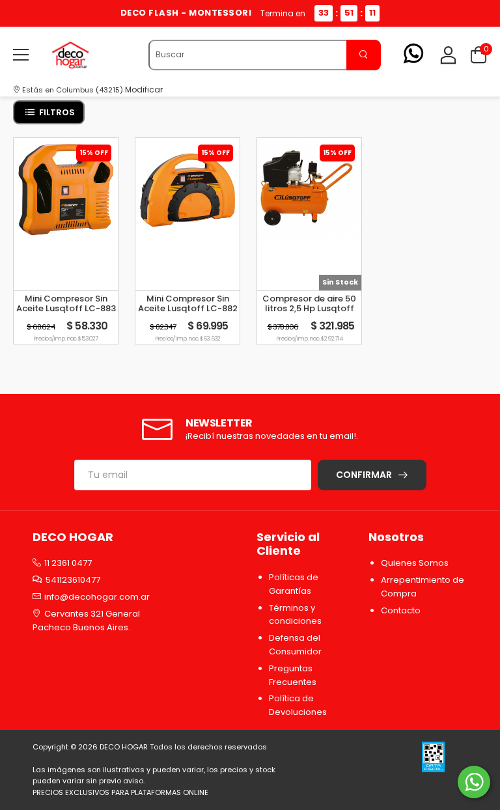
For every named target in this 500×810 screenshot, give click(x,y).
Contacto (401, 610)
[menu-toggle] (21, 55)
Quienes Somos (415, 563)
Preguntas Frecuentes (292, 675)
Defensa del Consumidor (295, 645)
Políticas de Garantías (293, 584)
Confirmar (364, 474)
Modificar (144, 89)
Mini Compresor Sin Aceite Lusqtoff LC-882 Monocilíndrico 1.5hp (188, 308)
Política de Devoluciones (298, 705)
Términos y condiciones (295, 615)
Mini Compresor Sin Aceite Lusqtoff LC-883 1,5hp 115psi (66, 308)
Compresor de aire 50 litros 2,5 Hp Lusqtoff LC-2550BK (309, 308)
